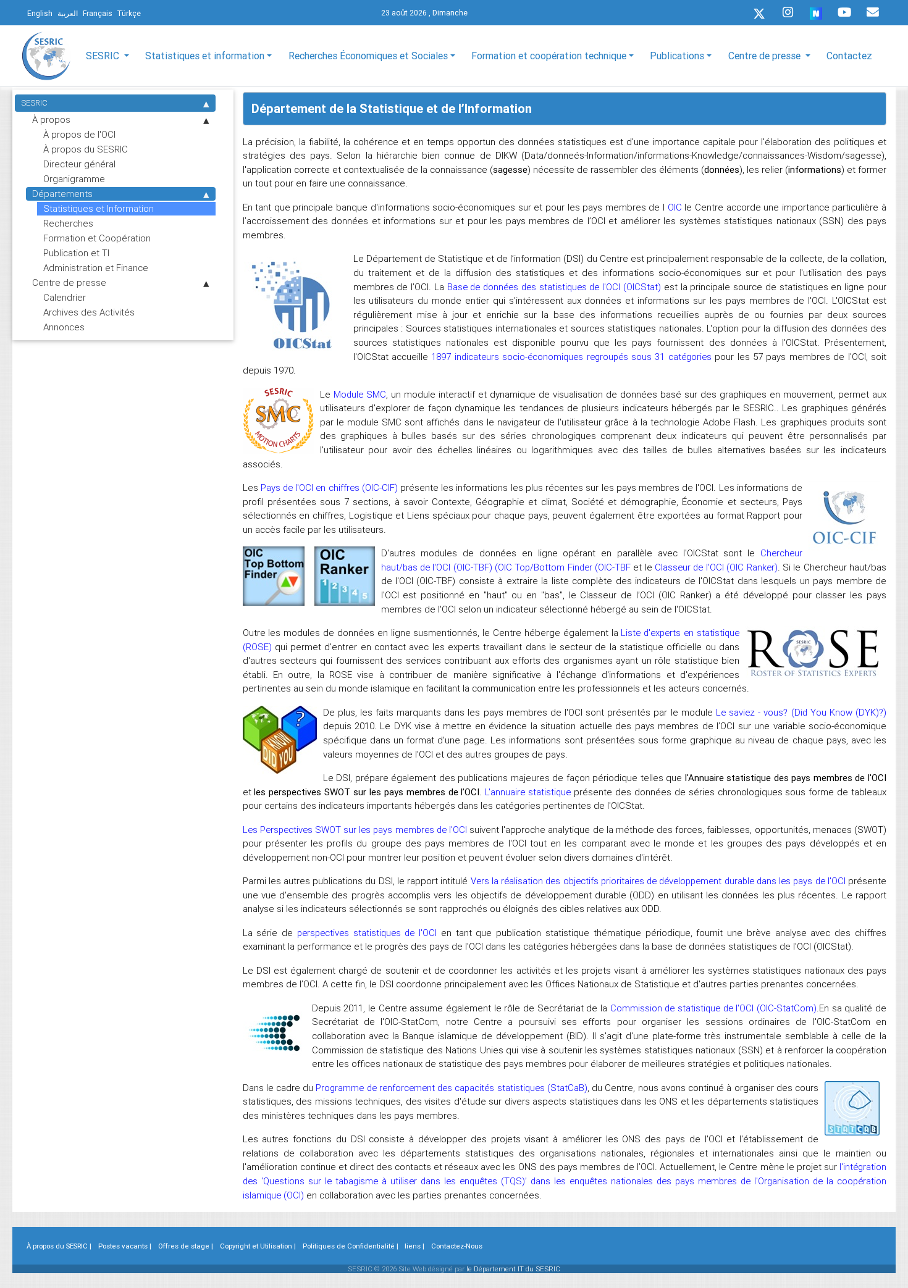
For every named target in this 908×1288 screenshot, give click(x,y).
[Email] (873, 12)
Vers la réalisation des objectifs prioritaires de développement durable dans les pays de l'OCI (658, 881)
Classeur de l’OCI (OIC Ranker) (716, 567)
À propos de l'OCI (79, 134)
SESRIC (34, 103)
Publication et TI (76, 253)
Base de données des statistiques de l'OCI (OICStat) (554, 287)
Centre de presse (69, 282)
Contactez (849, 55)
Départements (62, 193)
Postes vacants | (124, 1246)
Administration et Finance (95, 268)
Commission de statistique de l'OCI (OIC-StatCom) (713, 1008)
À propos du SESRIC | (59, 1246)
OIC (675, 207)
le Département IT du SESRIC (513, 1269)
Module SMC (360, 394)
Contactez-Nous (456, 1246)
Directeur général (79, 164)
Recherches (68, 223)
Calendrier (64, 297)
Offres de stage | (185, 1246)
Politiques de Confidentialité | (350, 1246)
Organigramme (74, 179)
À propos (51, 119)
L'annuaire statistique (528, 792)
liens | (414, 1246)
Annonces (64, 327)
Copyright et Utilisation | (258, 1246)
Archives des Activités (89, 312)
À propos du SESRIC (85, 149)
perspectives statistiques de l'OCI (367, 933)
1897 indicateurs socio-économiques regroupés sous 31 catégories (571, 356)
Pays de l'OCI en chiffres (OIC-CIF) (330, 487)
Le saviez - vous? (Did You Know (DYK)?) (801, 712)
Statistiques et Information (98, 208)
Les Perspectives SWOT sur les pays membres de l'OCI (356, 829)
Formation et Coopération (97, 238)
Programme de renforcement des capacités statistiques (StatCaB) (451, 1088)
